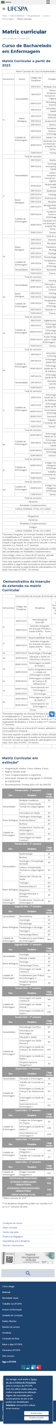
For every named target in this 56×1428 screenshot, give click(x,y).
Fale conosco (8, 1356)
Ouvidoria (6, 1332)
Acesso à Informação (12, 1309)
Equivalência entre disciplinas (16, 1241)
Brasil (8, 2)
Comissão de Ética (10, 1338)
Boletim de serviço (11, 1327)
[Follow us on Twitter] (33, 1367)
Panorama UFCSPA (11, 1350)
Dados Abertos (9, 1321)
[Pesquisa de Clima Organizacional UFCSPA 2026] (28, 1263)
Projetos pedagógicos (13, 1236)
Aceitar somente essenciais (36, 1418)
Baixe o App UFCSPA (12, 1344)
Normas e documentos (13, 1245)
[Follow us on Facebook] (23, 1367)
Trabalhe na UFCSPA (12, 1303)
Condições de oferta (12, 1223)
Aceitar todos (36, 1413)
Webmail (6, 1292)
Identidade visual (10, 1298)
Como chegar (8, 1286)
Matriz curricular (10, 1227)
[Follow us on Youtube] (39, 1367)
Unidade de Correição (12, 1315)
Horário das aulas (11, 1232)
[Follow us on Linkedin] (28, 1367)
